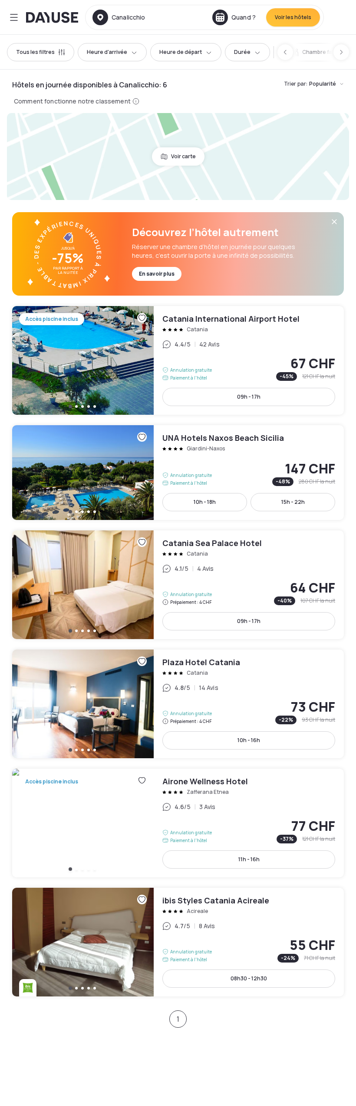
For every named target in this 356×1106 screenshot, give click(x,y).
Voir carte (183, 156)
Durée (242, 52)
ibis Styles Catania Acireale (178, 942)
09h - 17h (248, 396)
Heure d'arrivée (107, 52)
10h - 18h (205, 502)
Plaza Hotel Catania (178, 704)
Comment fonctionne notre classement (72, 101)
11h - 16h (249, 859)
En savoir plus (157, 273)
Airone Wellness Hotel (178, 823)
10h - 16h (248, 740)
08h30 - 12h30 (249, 978)
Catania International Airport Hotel (178, 360)
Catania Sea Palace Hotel (178, 584)
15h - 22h (293, 502)
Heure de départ (180, 52)
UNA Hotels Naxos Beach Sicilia (178, 472)
